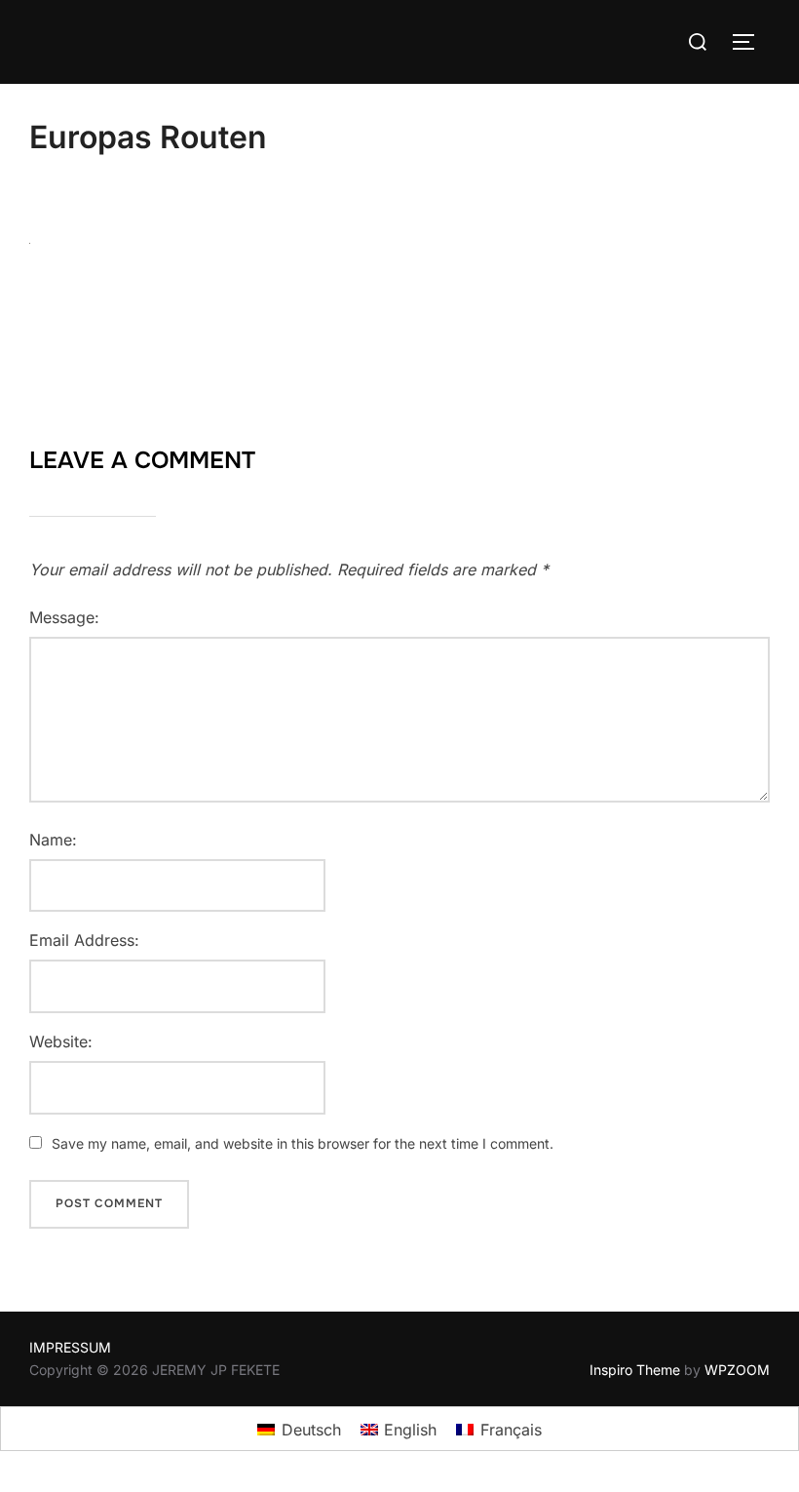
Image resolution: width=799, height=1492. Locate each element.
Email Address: (84, 940)
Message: (64, 617)
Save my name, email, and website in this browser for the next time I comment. (302, 1143)
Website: (61, 1041)
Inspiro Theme (635, 1369)
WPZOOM (737, 1369)
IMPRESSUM (70, 1347)
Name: (53, 839)
